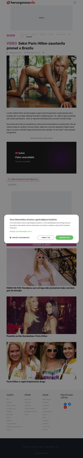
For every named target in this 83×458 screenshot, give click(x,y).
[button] (41, 231)
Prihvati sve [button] (64, 237)
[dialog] (41, 229)
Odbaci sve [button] (45, 237)
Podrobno (13, 228)
